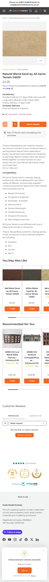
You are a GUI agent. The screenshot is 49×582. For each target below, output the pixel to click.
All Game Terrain (9, 69)
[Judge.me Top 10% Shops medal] (37, 474)
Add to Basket (33, 124)
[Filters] (5, 423)
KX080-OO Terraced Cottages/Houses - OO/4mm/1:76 (31, 357)
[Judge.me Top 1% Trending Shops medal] (24, 474)
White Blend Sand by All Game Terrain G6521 (31, 292)
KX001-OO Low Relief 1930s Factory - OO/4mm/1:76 (12, 356)
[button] (45, 11)
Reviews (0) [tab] (13, 416)
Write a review (24, 435)
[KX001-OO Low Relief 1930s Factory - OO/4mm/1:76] (12, 338)
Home (5, 18)
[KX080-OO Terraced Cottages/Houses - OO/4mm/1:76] (31, 338)
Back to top (23, 497)
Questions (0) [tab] (35, 416)
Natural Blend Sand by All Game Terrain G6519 (24, 18)
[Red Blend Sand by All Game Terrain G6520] (12, 274)
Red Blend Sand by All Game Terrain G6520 (12, 291)
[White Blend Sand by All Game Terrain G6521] (31, 274)
